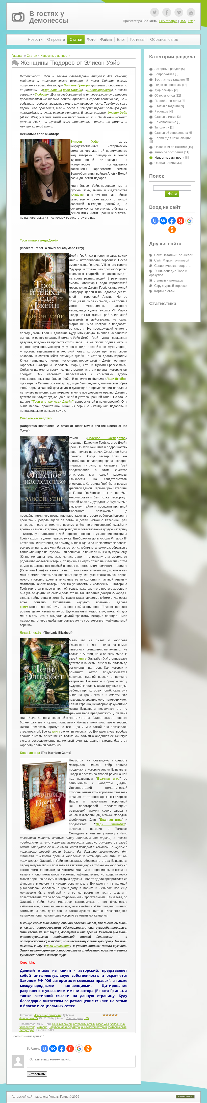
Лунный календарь (168, 280)
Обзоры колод (164, 95)
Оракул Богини (165, 163)
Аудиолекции (163, 90)
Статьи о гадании (167, 106)
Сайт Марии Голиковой (171, 260)
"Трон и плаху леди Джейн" (52, 401)
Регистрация (168, 21)
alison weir (102, 1023)
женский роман (62, 1023)
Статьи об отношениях (171, 133)
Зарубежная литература (64, 1027)
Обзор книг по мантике (170, 147)
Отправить (37, 1074)
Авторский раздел (167, 69)
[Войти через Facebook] (61, 1048)
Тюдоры (41, 94)
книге (83, 658)
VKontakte (178, 12)
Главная (17, 56)
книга (56, 731)
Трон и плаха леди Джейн (39, 240)
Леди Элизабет (31, 632)
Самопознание (165, 122)
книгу (24, 607)
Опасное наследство (35, 418)
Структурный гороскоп (171, 286)
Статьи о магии (165, 117)
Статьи (32, 56)
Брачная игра (30, 753)
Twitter (154, 12)
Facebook (166, 12)
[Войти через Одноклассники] (88, 1048)
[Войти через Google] (79, 1048)
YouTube (191, 12)
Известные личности (55, 56)
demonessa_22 (28, 1018)
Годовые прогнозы (167, 85)
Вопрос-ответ (164, 74)
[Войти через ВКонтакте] (53, 1048)
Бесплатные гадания (169, 79)
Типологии (161, 127)
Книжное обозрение (169, 152)
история (42, 1027)
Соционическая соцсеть (172, 266)
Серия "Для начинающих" (172, 138)
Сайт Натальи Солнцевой (173, 255)
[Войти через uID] (44, 1048)
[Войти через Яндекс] (70, 1048)
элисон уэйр (27, 1027)
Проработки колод (167, 101)
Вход (191, 21)
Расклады (161, 111)
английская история (94, 1027)
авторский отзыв (84, 1023)
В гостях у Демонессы (48, 17)
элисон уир (117, 1023)
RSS (183, 21)
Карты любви (164, 291)
